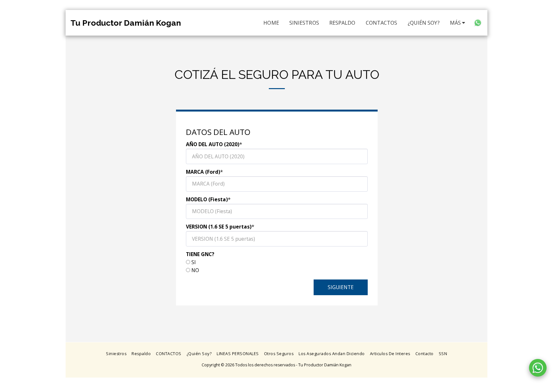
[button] (478, 23)
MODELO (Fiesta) (207, 199)
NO (195, 270)
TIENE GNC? (200, 254)
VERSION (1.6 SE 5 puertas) (219, 226)
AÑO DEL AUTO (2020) (212, 144)
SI (193, 262)
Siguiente (341, 287)
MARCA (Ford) (203, 172)
